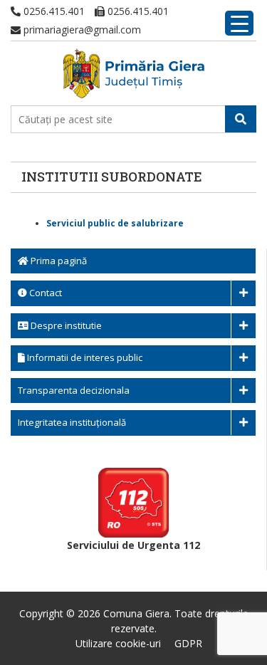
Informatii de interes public (83, 357)
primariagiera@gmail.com (81, 29)
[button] (240, 118)
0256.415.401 (53, 11)
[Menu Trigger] (239, 23)
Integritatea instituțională (72, 422)
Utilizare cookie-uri (118, 643)
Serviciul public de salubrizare (115, 223)
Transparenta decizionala (74, 390)
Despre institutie (65, 325)
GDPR (188, 643)
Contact (44, 292)
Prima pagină (57, 260)
